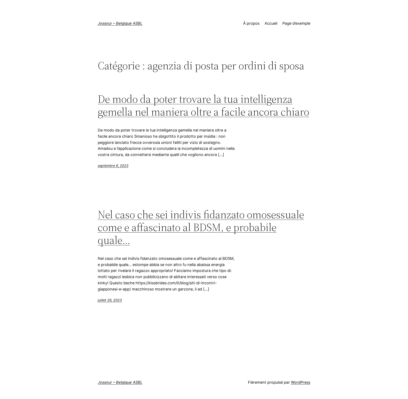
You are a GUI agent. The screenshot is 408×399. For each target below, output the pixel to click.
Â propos (251, 23)
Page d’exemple (296, 23)
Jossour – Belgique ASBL (120, 23)
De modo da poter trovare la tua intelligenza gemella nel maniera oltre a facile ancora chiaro (203, 105)
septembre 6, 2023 (113, 165)
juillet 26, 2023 (110, 300)
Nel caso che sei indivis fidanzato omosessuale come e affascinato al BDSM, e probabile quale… (201, 227)
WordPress (300, 382)
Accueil (271, 23)
